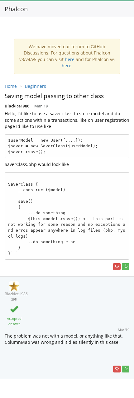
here (69, 59)
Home (11, 86)
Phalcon (16, 9)
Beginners (35, 86)
